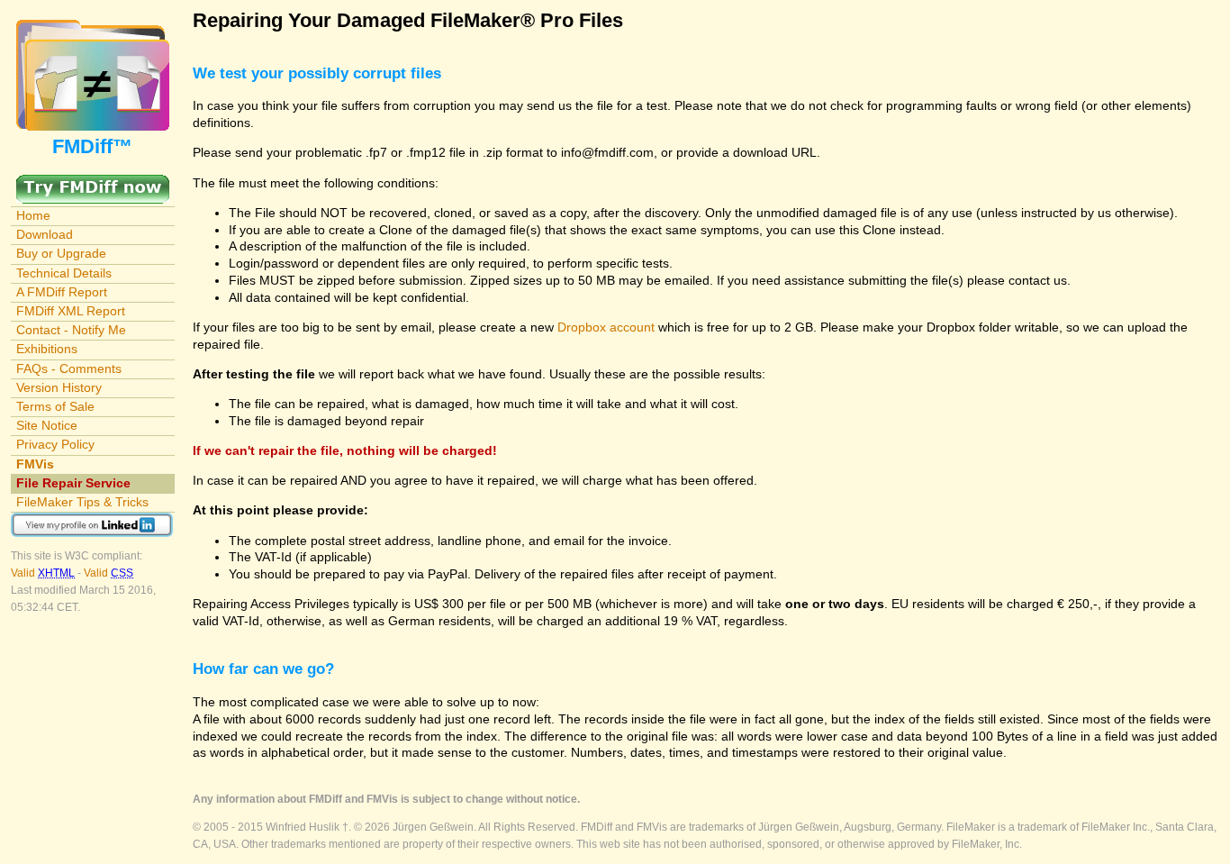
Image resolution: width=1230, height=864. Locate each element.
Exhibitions (46, 348)
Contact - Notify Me (71, 330)
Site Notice (46, 425)
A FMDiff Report (61, 292)
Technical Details (64, 273)
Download (44, 234)
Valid (43, 573)
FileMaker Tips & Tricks (82, 502)
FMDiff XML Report (70, 311)
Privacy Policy (55, 444)
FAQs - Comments (69, 368)
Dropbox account (606, 327)
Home (33, 215)
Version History (59, 387)
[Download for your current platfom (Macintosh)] (92, 183)
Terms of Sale (55, 406)
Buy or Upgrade (61, 253)
